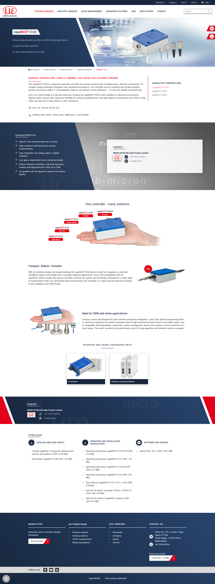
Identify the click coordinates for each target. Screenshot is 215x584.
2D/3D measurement (82, 539)
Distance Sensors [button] (44, 11)
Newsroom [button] (159, 2)
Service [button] (193, 2)
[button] (6, 578)
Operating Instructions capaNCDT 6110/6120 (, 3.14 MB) (109, 452)
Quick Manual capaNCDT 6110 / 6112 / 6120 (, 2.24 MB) (109, 484)
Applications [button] (146, 11)
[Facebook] (45, 570)
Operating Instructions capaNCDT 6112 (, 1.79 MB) (109, 460)
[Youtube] (51, 570)
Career (116, 539)
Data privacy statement (116, 578)
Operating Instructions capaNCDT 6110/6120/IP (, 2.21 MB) (108, 468)
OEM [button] (133, 11)
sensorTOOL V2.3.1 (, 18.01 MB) (156, 451)
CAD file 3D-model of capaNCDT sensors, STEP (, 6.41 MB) (107, 500)
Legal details (94, 578)
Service (116, 542)
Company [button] (172, 2)
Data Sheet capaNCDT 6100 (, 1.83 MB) (52, 459)
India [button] (207, 2)
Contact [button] (161, 11)
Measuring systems (81, 542)
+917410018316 (162, 544)
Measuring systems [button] (116, 11)
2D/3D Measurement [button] (91, 11)
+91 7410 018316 (138, 156)
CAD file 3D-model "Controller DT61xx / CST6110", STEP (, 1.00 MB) (109, 492)
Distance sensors (80, 532)
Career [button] (183, 2)
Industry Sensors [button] (67, 11)
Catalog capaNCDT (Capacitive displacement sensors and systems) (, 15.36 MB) (53, 452)
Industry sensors (80, 536)
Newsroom (118, 532)
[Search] (209, 11)
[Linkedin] (57, 570)
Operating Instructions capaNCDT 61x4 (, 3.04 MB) (109, 476)
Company (117, 536)
